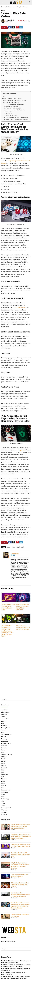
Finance (4, 748)
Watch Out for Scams (11, 115)
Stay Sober (9, 113)
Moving (3, 779)
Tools (3, 803)
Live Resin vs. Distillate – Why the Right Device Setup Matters (20, 845)
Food (2, 750)
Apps (3, 716)
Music (3, 781)
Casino (8, 7)
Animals (4, 714)
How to (3, 765)
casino (8, 547)
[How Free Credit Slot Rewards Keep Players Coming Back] (9, 594)
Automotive (5, 719)
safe (22, 547)
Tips (2, 801)
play (18, 547)
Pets (2, 788)
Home (3, 7)
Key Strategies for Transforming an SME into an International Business (20, 894)
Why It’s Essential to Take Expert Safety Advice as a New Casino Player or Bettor (15, 118)
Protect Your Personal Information (15, 110)
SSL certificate (20, 307)
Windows (4, 814)
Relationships (5, 790)
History (3, 761)
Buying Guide (5, 728)
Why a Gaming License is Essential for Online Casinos (23, 627)
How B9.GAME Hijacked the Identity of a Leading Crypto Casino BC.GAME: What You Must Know (7, 631)
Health (3, 759)
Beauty (3, 721)
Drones (3, 736)
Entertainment (6, 743)
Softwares (4, 792)
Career (3, 730)
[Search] (29, 2)
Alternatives (5, 712)
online (13, 547)
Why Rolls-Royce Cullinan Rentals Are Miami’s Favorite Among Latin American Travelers (20, 865)
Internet (4, 768)
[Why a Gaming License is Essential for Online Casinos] (23, 615)
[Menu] (2, 2)
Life (2, 776)
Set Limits (8, 112)
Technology (5, 799)
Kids (2, 770)
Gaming (3, 756)
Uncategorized (6, 808)
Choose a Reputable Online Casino (15, 104)
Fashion (4, 745)
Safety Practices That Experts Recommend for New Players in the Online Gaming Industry (14, 100)
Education (4, 741)
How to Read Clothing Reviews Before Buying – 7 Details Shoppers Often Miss (20, 826)
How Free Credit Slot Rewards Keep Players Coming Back (9, 607)
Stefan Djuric (10, 20)
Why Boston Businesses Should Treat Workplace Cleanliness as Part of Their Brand (21, 836)
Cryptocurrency (6, 734)
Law (2, 772)
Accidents (4, 710)
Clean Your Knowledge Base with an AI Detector (19, 875)
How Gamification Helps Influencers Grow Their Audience (22, 607)
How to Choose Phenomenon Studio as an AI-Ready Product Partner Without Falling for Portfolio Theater (20, 905)
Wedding (4, 812)
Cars (2, 732)
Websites (4, 810)
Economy (4, 739)
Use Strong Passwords (12, 106)
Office (3, 783)
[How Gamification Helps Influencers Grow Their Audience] (23, 594)
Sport (3, 794)
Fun (2, 752)
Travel (3, 805)
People (3, 785)
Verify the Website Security (13, 108)
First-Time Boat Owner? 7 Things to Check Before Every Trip (20, 854)
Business (4, 725)
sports (22, 450)
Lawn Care (4, 774)
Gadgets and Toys (6, 754)
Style (3, 796)
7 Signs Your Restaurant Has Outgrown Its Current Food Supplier (20, 884)
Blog (2, 723)
